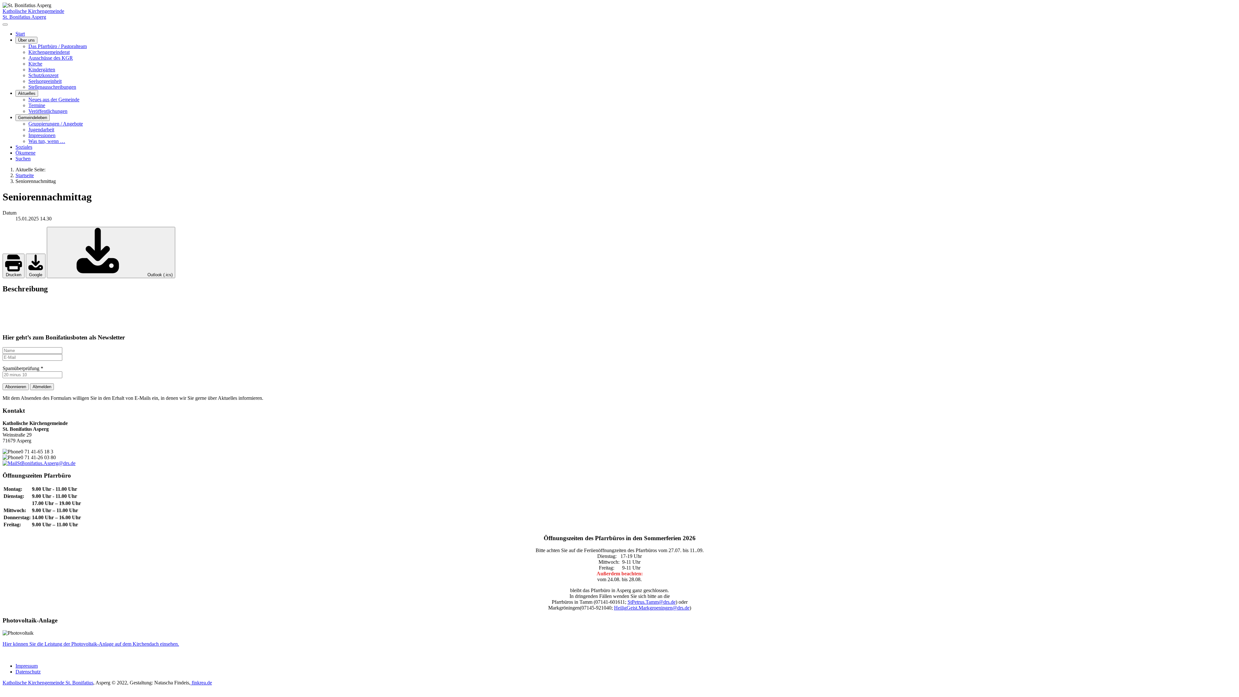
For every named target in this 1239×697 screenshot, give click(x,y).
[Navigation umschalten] (5, 24)
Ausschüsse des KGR (50, 58)
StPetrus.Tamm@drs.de (652, 602)
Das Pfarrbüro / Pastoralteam (57, 46)
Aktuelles (26, 93)
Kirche (35, 63)
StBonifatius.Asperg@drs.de (46, 463)
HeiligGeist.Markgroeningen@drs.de (652, 608)
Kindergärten (41, 69)
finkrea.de (201, 682)
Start (20, 33)
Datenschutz (28, 671)
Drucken (13, 274)
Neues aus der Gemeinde (53, 99)
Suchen (23, 158)
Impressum (26, 666)
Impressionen (41, 135)
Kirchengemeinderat (49, 52)
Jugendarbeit (41, 129)
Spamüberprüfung (23, 368)
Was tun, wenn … (46, 141)
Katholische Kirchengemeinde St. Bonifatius (48, 682)
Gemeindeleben (32, 117)
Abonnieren (15, 386)
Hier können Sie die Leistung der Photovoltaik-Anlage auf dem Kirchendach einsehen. (91, 644)
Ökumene (25, 153)
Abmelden (42, 386)
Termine (36, 105)
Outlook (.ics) (159, 274)
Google (35, 274)
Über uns (26, 40)
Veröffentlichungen (47, 111)
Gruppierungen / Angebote (55, 123)
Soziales (23, 147)
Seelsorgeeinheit (45, 81)
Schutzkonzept (43, 75)
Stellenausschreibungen (52, 87)
